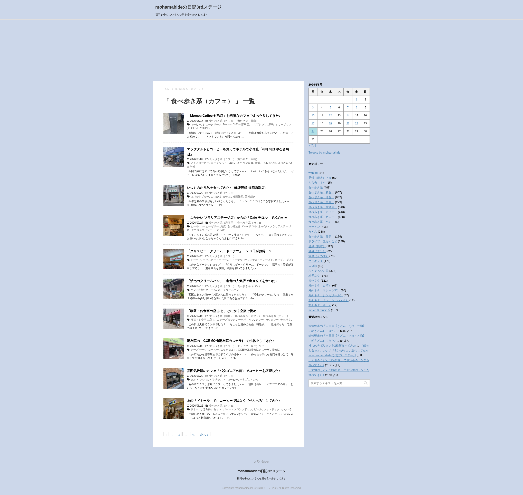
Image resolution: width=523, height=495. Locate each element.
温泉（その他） (318, 256)
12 (330, 115)
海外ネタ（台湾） (319, 285)
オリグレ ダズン (284, 259)
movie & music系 (319, 310)
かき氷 (227, 196)
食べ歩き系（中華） (321, 202)
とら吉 (221, 230)
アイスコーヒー (200, 162)
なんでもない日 (318, 270)
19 (330, 123)
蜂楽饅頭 (238, 196)
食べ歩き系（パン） (249, 286)
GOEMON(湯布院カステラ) (254, 349)
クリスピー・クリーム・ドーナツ (223, 259)
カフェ (204, 379)
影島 (271, 124)
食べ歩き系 (315, 187)
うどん (312, 231)
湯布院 (276, 349)
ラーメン (314, 226)
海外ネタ (314, 280)
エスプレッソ (259, 124)
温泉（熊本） (317, 246)
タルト (195, 379)
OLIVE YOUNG (200, 128)
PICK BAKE (269, 162)
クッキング (315, 261)
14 (347, 115)
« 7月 (312, 145)
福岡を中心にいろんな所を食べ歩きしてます (261, 478)
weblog (313, 172)
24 (313, 131)
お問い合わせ (261, 461)
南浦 (257, 162)
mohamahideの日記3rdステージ (188, 7)
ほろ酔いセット (212, 409)
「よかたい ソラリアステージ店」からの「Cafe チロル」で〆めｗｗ (237, 217)
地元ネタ (314, 275)
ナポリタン (287, 319)
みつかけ (216, 196)
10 (313, 115)
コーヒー (196, 124)
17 (313, 123)
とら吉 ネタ (317, 182)
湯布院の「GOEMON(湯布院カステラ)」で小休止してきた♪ (230, 340)
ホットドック (271, 409)
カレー (260, 319)
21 (347, 123)
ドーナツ (196, 259)
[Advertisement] (261, 50)
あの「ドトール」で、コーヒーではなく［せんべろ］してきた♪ (233, 400)
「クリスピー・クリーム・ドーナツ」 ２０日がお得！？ (229, 251)
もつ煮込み (234, 226)
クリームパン (231, 289)
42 (193, 434)
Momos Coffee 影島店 (236, 124)
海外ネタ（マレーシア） (324, 290)
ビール (195, 226)
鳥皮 (223, 226)
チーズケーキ (199, 349)
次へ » (204, 434)
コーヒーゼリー (209, 226)
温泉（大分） (317, 251)
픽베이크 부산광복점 (240, 162)
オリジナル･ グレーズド (258, 259)
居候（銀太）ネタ (319, 177)
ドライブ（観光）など (250, 346)
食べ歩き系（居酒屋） (222, 222)
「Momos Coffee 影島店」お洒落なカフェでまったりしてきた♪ (233, 115)
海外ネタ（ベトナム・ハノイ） (328, 300)
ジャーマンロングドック (237, 409)
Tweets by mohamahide (324, 152)
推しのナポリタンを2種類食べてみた (332, 345)
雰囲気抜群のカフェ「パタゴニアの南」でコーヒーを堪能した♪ (233, 370)
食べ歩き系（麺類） (321, 236)
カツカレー (272, 319)
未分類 (312, 266)
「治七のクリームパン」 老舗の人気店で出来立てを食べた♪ (232, 281)
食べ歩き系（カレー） (276, 316)
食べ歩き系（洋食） (221, 316)
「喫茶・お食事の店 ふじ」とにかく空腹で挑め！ (223, 311)
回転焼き (250, 196)
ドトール (196, 409)
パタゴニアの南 (249, 379)
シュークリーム (212, 124)
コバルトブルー (200, 196)
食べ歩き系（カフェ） (222, 120)
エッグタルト (219, 162)
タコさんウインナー (203, 230)
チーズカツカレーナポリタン (237, 319)
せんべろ (286, 409)
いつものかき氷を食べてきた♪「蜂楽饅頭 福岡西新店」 (227, 187)
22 (356, 123)
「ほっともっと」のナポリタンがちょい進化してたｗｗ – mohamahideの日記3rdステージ (338, 350)
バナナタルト (218, 379)
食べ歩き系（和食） (321, 192)
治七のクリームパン (209, 289)
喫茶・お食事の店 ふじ (204, 319)
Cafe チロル (249, 226)
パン (193, 289)
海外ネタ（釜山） (248, 120)
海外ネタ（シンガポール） (325, 295)
